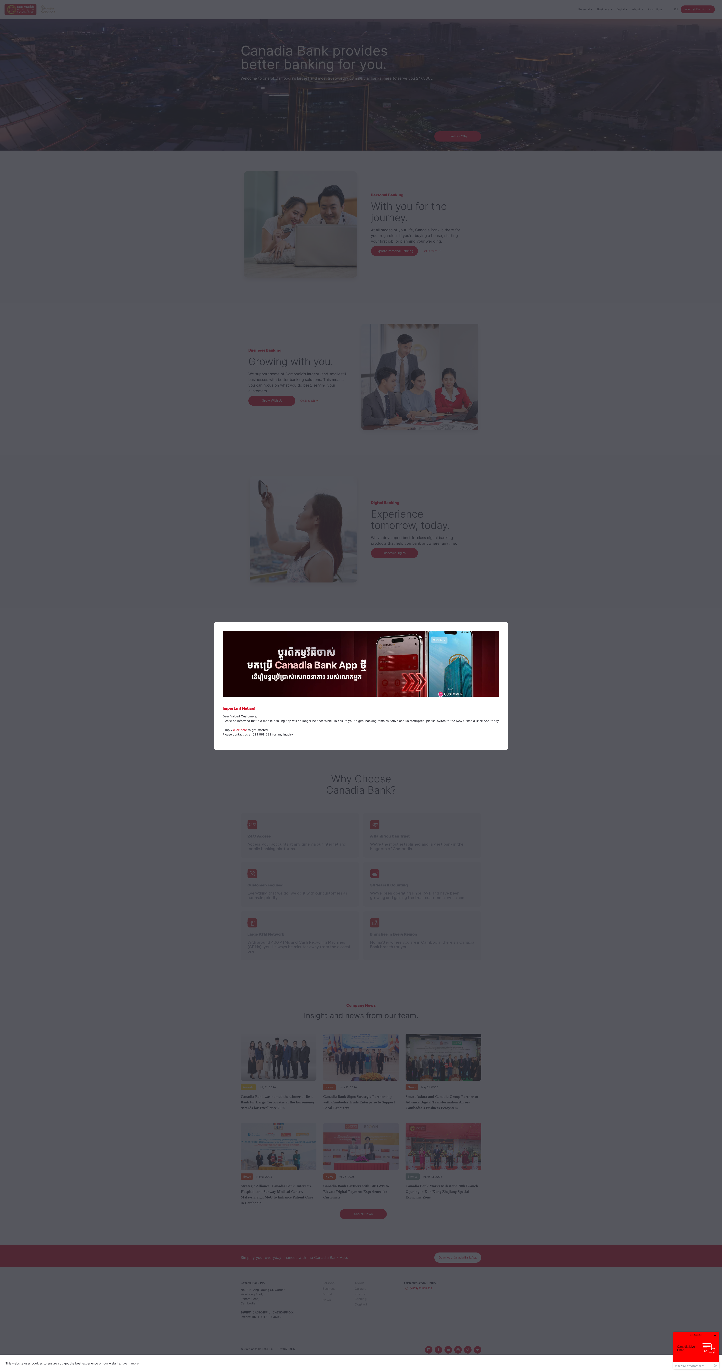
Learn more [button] (130, 1363)
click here (240, 730)
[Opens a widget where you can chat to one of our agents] (696, 1350)
